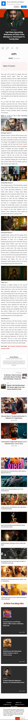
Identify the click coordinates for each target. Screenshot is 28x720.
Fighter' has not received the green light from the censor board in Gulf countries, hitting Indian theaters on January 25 (16, 387)
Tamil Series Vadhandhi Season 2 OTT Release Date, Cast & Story (14, 443)
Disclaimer (14, 706)
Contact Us (7, 704)
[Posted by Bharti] (14, 54)
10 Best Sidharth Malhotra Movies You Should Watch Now (13, 681)
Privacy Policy (20, 704)
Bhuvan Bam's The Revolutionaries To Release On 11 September (14, 417)
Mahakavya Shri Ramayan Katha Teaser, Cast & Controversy (13, 580)
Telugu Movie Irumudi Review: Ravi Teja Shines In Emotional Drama (13, 508)
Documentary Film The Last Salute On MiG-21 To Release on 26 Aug (13, 562)
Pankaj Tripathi (23, 144)
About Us (18, 702)
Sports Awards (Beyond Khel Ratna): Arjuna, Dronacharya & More (13, 526)
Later (16, 6)
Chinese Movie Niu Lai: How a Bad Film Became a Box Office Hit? (13, 598)
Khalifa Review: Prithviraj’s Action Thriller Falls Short (13, 544)
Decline (22, 718)
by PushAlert (4, 8)
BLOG (14, 413)
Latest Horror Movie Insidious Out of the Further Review (12, 490)
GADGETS (5, 619)
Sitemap (9, 702)
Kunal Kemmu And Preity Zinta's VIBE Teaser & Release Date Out (13, 472)
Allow (24, 6)
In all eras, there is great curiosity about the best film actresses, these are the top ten (12, 377)
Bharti (11, 58)
